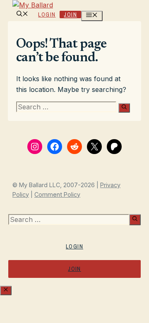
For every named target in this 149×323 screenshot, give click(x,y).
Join (70, 14)
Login (46, 14)
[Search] (124, 108)
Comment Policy (57, 194)
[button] (22, 14)
